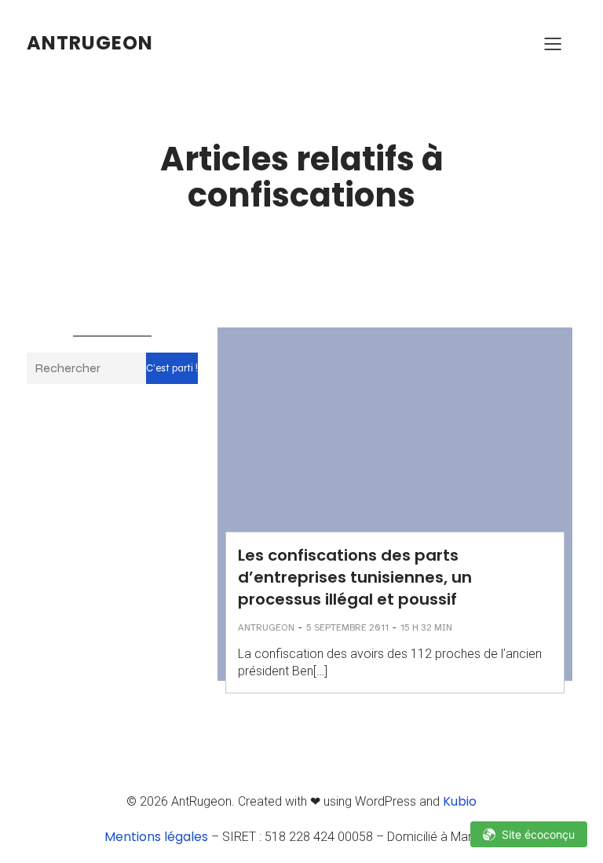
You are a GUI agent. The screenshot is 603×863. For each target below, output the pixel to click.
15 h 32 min (426, 627)
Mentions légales (156, 837)
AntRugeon (266, 627)
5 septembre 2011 (347, 627)
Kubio (460, 801)
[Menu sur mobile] (552, 43)
